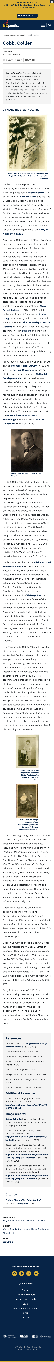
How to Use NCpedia (25, 1299)
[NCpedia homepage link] (11, 24)
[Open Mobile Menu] (43, 25)
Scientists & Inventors (38, 1220)
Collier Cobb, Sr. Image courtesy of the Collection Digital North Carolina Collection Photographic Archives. (27, 175)
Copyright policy (34, 1347)
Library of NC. (23, 1203)
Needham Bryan (27, 196)
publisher (10, 100)
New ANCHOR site (27, 16)
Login (25, 1304)
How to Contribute (25, 1294)
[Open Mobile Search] (48, 25)
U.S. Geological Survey (24, 365)
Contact (26, 1290)
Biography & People (18, 35)
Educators (21, 1220)
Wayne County (36, 192)
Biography (8, 1241)
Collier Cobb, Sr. (13, 1119)
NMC (34, 1350)
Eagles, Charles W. (13, 55)
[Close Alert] (52, 1)
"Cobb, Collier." (33, 1200)
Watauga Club (34, 595)
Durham (26, 330)
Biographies (9, 1220)
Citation (30, 60)
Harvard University (23, 370)
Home (5, 35)
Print (9, 60)
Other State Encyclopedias (26, 1308)
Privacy (25, 1313)
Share (18, 60)
